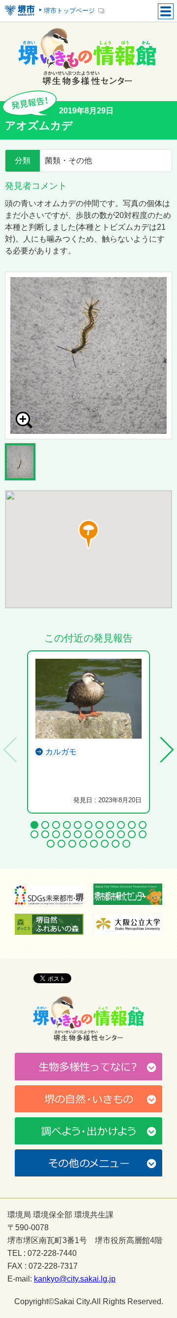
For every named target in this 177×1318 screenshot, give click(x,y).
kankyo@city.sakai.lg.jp (75, 1279)
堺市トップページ (69, 10)
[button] (88, 534)
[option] (88, 355)
